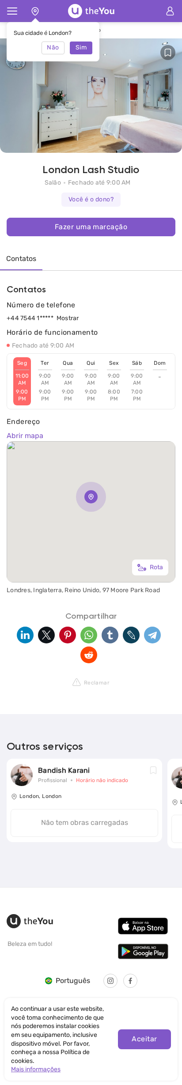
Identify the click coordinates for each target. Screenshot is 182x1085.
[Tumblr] (110, 635)
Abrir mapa (25, 435)
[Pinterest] (67, 635)
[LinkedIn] (25, 635)
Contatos (21, 258)
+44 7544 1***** (30, 318)
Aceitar (144, 1039)
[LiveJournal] (131, 635)
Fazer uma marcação (91, 227)
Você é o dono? (91, 199)
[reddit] (88, 654)
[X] (46, 635)
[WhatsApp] (88, 635)
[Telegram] (152, 635)
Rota (156, 567)
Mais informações (36, 1069)
